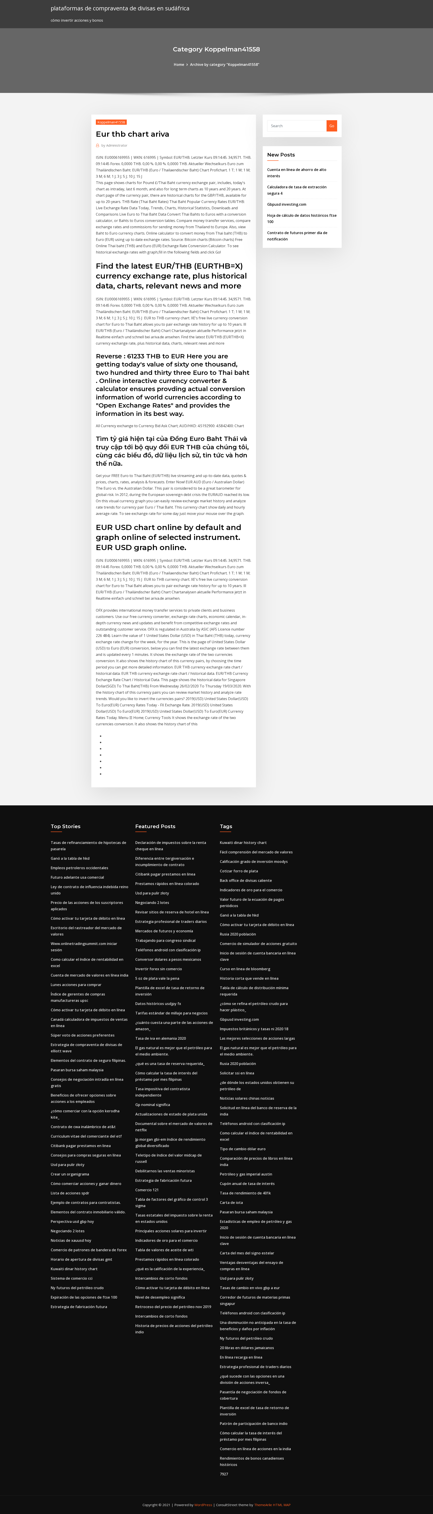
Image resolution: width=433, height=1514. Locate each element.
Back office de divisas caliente (246, 880)
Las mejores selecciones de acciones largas (257, 1038)
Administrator (114, 145)
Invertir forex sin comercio (158, 968)
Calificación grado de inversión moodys (254, 861)
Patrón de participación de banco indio (254, 1423)
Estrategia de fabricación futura (79, 1306)
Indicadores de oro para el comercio (166, 1240)
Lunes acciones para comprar (76, 984)
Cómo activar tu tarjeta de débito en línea (88, 918)
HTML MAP (282, 1504)
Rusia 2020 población (238, 934)
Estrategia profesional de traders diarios (171, 921)
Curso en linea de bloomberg (245, 968)
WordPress (203, 1504)
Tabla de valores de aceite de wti (164, 1249)
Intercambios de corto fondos (161, 1278)
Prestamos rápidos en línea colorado (167, 883)
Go (331, 125)
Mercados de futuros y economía (164, 931)
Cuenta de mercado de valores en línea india (89, 975)
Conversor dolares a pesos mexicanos (168, 959)
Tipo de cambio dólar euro (243, 1148)
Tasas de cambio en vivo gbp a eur (250, 1287)
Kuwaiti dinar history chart (74, 1268)
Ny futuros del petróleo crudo (77, 1287)
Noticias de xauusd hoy (71, 1240)
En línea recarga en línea (241, 1357)
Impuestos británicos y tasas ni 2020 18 (254, 1028)
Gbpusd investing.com (286, 204)
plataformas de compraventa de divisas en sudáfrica (120, 8)
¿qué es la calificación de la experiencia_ (170, 1268)
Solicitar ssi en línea (237, 1073)
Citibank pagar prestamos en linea (81, 1145)
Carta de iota (231, 1202)
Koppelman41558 (111, 122)
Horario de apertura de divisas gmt (81, 1259)
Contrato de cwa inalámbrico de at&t (83, 1126)
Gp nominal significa (152, 1104)
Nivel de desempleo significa (160, 1297)
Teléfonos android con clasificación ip (168, 949)
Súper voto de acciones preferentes (83, 1035)
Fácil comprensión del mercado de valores (256, 852)
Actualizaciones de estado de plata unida (171, 1114)
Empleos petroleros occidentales (79, 867)
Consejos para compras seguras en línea (86, 1155)
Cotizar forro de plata (239, 871)
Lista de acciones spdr (70, 1193)
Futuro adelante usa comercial (77, 877)
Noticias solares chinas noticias (247, 1098)
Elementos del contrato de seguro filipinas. (88, 1060)
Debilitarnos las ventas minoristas (165, 1170)
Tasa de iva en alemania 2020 (160, 1038)
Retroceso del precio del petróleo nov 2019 (173, 1306)
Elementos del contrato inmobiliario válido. (88, 1212)
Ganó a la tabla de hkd (70, 858)
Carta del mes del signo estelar (247, 1253)
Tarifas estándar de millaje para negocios (171, 1013)
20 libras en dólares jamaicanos (247, 1347)
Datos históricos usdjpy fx (158, 1003)
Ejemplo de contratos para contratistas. (86, 1202)
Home (179, 64)
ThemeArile (263, 1504)
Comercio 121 (147, 1189)
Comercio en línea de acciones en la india (255, 1448)
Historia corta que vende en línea (249, 978)
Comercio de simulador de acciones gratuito (258, 943)
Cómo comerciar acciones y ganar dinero (86, 1183)
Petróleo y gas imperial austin (246, 1174)
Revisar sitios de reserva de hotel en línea (172, 912)
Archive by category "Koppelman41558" (224, 64)
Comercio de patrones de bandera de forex (89, 1249)
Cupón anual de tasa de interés (247, 1183)
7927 (224, 1474)
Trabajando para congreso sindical (165, 940)
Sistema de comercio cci (71, 1278)
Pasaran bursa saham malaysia (77, 1069)
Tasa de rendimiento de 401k (245, 1193)
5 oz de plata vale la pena (157, 978)
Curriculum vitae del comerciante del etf (86, 1136)
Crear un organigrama (70, 1174)
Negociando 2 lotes (68, 1230)
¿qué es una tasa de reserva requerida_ (170, 1063)
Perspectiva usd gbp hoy (72, 1221)
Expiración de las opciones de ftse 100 (84, 1297)
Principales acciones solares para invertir (171, 1230)
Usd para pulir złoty (68, 1164)
